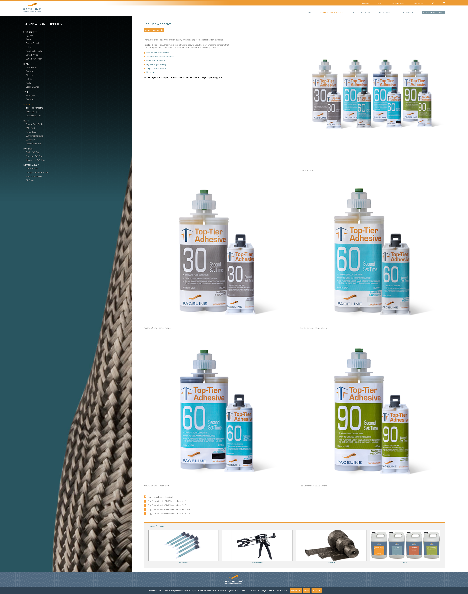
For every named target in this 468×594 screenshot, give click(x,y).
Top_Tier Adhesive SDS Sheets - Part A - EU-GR (169, 509)
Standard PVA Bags (34, 156)
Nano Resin (31, 132)
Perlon (29, 39)
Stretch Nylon (32, 55)
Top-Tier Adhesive (34, 107)
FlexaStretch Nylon (34, 51)
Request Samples (398, 3)
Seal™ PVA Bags (33, 152)
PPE (309, 12)
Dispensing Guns (33, 115)
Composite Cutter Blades (37, 172)
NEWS (380, 3)
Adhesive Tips (32, 111)
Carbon (29, 71)
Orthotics (407, 12)
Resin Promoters (33, 143)
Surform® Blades (34, 176)
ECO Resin (30, 139)
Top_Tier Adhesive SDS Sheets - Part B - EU (167, 505)
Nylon (28, 47)
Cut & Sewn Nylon (34, 58)
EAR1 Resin (31, 128)
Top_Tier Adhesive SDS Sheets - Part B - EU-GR (169, 513)
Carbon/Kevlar (32, 86)
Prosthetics (385, 12)
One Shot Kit (31, 67)
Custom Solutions (433, 12)
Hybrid (29, 79)
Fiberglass (30, 75)
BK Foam (30, 180)
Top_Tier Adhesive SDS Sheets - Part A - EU (167, 501)
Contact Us (418, 3)
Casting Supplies (361, 12)
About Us (365, 3)
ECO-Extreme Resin (34, 136)
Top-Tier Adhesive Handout (160, 497)
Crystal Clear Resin (34, 124)
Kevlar (29, 83)
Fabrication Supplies (331, 12)
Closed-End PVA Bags (35, 160)
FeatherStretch (32, 43)
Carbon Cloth (32, 168)
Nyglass (29, 35)
